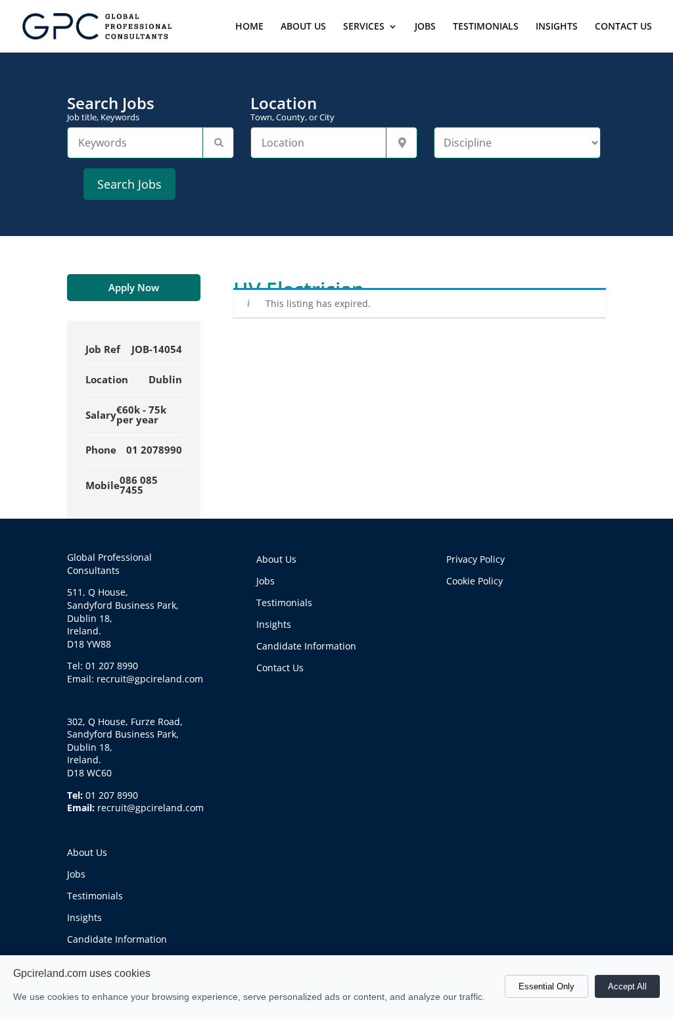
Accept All (627, 986)
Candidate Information (117, 939)
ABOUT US (303, 27)
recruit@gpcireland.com (150, 807)
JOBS (425, 27)
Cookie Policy (474, 581)
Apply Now (133, 287)
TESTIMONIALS (486, 27)
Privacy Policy (475, 559)
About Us (87, 852)
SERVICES (363, 27)
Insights (84, 917)
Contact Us (280, 667)
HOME (249, 27)
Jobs (76, 874)
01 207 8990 (111, 795)
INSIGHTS (557, 27)
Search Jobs (110, 108)
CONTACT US (623, 27)
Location (292, 108)
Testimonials (95, 895)
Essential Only (546, 986)
